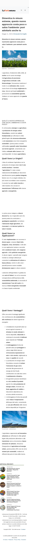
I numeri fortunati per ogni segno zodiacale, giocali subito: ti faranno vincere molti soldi (13, 477)
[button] (21, 10)
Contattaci (23, 529)
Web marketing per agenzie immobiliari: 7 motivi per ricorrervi (13, 470)
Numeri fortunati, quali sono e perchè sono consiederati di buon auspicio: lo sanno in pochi (14, 485)
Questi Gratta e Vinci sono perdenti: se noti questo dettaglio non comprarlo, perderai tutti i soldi (13, 493)
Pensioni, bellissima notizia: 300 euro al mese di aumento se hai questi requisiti (14, 501)
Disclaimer (23, 539)
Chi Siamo (5, 539)
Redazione (10, 539)
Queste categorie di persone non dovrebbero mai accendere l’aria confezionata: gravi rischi (13, 508)
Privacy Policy (17, 539)
